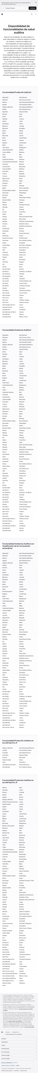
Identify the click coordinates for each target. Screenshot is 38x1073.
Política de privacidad (6, 1070)
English (17, 1065)
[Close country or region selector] (36, 2)
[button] (14, 8)
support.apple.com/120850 (15, 1021)
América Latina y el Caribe (7, 1065)
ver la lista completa (29, 1027)
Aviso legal (16, 1070)
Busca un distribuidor (6, 1062)
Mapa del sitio (23, 1070)
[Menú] (36, 14)
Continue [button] (32, 8)
